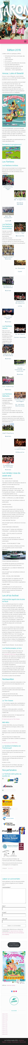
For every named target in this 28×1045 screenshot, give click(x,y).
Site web (4, 918)
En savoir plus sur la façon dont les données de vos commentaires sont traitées (13, 932)
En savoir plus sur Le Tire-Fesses (11, 719)
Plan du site (23, 1042)
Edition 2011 (4, 1021)
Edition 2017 (4, 1028)
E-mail (4, 912)
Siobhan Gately (11, 985)
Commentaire (6, 887)
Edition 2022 (5, 1032)
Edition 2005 (5, 1015)
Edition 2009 (5, 1019)
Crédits (9, 1042)
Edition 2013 (4, 1024)
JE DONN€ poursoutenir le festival (14, 944)
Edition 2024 (5, 1034)
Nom (4, 906)
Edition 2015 (4, 1026)
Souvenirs (10, 868)
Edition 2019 (4, 1030)
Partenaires (15, 1042)
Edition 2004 (5, 1013)
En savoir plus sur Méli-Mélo (9, 742)
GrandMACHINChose (10, 654)
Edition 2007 (5, 1017)
